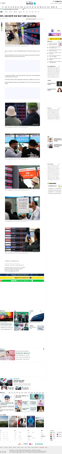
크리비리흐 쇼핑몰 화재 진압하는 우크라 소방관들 (6, 329)
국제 (11, 7)
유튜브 (53, 434)
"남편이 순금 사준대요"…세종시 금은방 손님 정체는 (23, 359)
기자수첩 (49, 80)
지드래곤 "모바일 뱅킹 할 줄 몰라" (25, 409)
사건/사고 (10, 11)
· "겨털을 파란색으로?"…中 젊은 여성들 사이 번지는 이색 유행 (54, 191)
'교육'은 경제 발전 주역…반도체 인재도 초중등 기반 (7, 407)
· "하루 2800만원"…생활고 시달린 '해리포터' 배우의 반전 (54, 190)
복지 (23, 11)
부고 (17, 439)
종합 (9, 392)
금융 (15, 7)
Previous (0, 388)
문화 (32, 7)
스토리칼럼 (20, 432)
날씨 (35, 11)
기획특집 (20, 436)
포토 (45, 7)
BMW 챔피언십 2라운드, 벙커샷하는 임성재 (6, 327)
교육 (26, 11)
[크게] (43, 19)
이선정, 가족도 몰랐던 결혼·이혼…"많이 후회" (23, 355)
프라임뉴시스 (56, 3)
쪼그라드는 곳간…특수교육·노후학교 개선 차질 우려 (7, 410)
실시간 (6, 7)
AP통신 (42, 432)
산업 (18, 7)
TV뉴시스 (48, 7)
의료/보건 (20, 11)
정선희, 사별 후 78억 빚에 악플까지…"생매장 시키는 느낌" (25, 402)
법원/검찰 (15, 11)
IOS (41, 439)
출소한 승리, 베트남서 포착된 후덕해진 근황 (22, 351)
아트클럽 (15, 434)
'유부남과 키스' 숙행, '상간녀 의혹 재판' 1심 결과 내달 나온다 (33, 402)
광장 (43, 7)
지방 (30, 7)
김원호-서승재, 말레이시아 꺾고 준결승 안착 (6, 325)
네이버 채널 (53, 432)
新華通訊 (42, 434)
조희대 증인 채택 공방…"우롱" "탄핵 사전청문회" (10, 389)
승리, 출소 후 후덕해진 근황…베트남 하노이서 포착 (7, 403)
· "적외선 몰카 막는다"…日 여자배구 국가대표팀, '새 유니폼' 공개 (54, 188)
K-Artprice (52, 3)
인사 (14, 439)
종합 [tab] (61, 41)
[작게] (42, 19)
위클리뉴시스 (60, 3)
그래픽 (28, 434)
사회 (24, 7)
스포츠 (35, 7)
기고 (19, 434)
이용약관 (29, 447)
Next (30, 388)
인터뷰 (15, 436)
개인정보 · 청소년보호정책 (34, 447)
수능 (38, 11)
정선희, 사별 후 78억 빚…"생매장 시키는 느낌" (23, 353)
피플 (48, 136)
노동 (29, 11)
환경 (32, 11)
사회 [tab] (59, 41)
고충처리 (22, 447)
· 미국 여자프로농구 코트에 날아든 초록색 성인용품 (54, 193)
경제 (13, 7)
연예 (38, 7)
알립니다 (46, 447)
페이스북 (60, 434)
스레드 (53, 438)
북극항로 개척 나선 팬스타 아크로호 (34, 322)
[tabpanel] (36, 318)
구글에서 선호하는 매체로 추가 (31, 19)
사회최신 (6, 11)
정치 (8, 7)
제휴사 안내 (10, 447)
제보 (56, 7)
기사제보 (25, 447)
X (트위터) (54, 436)
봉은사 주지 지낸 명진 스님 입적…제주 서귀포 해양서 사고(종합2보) (33, 409)
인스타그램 (60, 436)
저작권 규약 (18, 447)
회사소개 (1, 447)
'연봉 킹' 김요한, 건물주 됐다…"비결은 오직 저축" (21, 396)
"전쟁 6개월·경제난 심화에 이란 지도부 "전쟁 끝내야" (18, 381)
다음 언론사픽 (59, 432)
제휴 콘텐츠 (53, 7)
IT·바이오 (21, 7)
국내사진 (29, 432)
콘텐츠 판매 (14, 447)
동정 (20, 439)
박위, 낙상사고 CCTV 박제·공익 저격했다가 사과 (23, 357)
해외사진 (33, 432)
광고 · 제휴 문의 (5, 447)
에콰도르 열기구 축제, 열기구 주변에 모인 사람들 (6, 324)
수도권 (27, 7)
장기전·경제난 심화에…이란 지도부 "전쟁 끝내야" (25, 389)
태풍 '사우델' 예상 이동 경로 (32, 328)
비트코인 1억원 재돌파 (3, 322)
